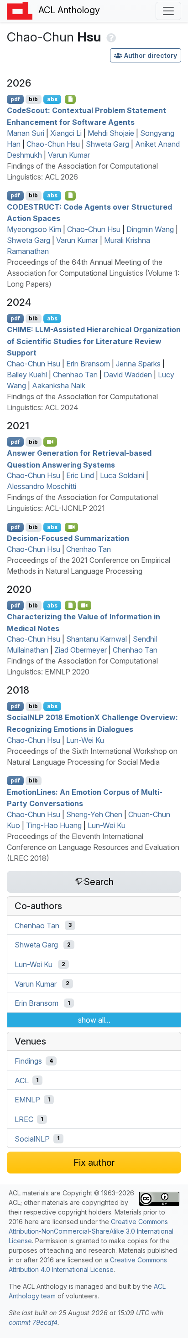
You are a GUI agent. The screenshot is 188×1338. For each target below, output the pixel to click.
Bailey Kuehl (27, 374)
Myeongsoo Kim (34, 229)
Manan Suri (25, 133)
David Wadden (128, 374)
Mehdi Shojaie (111, 133)
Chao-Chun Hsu (53, 144)
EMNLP (27, 1099)
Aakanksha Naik (58, 385)
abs (52, 99)
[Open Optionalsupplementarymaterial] (70, 605)
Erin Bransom (88, 363)
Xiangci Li (66, 133)
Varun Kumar (69, 155)
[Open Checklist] (70, 99)
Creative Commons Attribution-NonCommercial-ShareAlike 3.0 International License (91, 1231)
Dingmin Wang (150, 229)
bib (33, 99)
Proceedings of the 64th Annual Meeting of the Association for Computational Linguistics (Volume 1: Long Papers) (93, 272)
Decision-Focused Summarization (68, 538)
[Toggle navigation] (168, 11)
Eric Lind (80, 475)
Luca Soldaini (122, 475)
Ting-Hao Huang (54, 825)
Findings (28, 1060)
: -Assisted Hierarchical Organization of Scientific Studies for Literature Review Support (94, 341)
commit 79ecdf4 (33, 1322)
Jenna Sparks (138, 363)
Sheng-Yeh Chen (94, 814)
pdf (15, 99)
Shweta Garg (107, 144)
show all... (94, 1019)
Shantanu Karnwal (96, 638)
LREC (24, 1119)
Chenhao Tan (75, 374)
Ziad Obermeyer (80, 649)
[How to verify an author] (110, 37)
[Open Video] (50, 441)
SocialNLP (32, 1138)
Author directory (150, 55)
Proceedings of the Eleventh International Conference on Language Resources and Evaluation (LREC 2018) (93, 847)
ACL (22, 1080)
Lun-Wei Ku (85, 740)
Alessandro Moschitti (41, 486)
